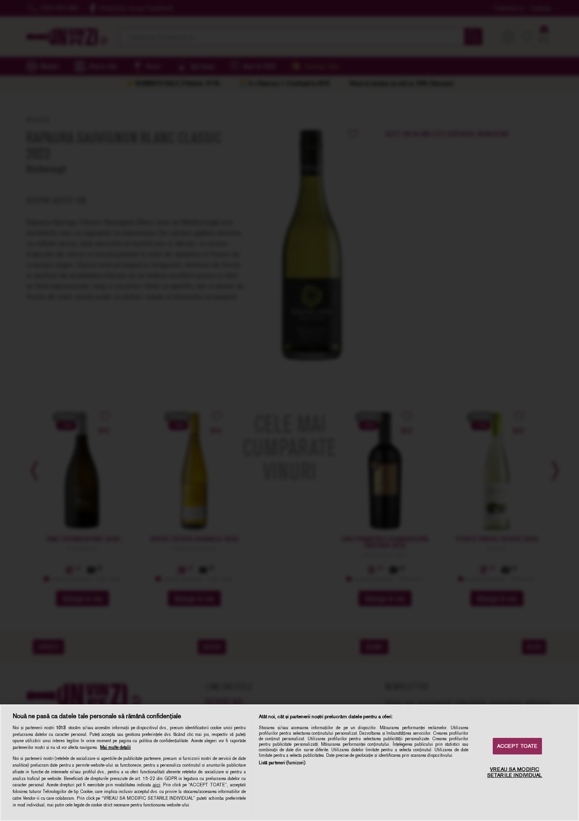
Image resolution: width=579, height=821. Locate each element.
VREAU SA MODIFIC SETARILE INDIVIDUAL (514, 772)
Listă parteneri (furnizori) (282, 762)
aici (156, 785)
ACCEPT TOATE (517, 746)
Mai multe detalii (115, 747)
